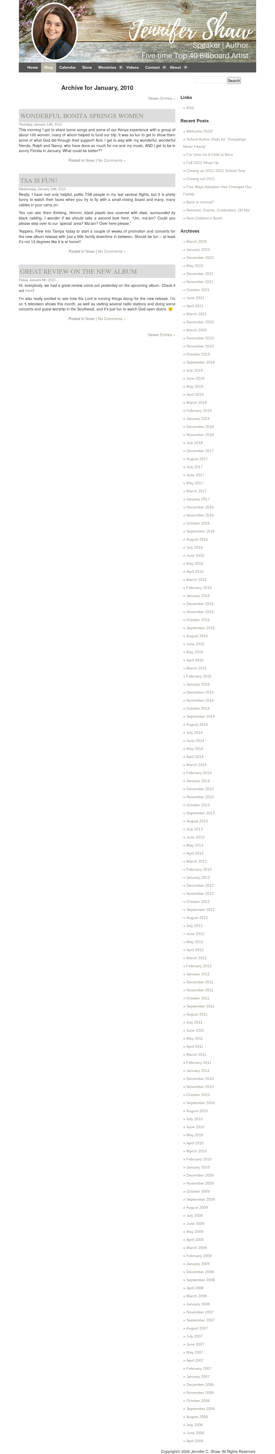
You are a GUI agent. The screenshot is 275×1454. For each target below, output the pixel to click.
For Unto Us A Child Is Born (209, 154)
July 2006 (194, 1425)
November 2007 (200, 1312)
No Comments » (112, 160)
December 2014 (200, 692)
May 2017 (194, 483)
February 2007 (199, 1368)
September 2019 (200, 362)
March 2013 (196, 861)
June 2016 (195, 555)
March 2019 (196, 402)
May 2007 (194, 1352)
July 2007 (194, 1336)
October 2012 (198, 901)
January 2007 (198, 1376)
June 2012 (195, 934)
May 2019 (194, 386)
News (90, 160)
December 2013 (200, 789)
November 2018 (200, 435)
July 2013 (194, 829)
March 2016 (196, 579)
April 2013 (195, 853)
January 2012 (198, 974)
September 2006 (200, 1409)
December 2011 (200, 982)
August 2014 (197, 724)
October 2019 (198, 354)
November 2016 (200, 515)
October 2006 (198, 1400)
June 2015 (195, 644)
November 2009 (200, 1183)
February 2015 (199, 676)
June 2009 (195, 1223)
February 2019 (199, 410)
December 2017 (200, 451)
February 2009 (199, 1256)
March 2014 (196, 765)
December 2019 (200, 338)
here (29, 290)
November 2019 (200, 346)
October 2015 (198, 620)
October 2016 (198, 523)
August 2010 (197, 1111)
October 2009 (198, 1191)
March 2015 (196, 668)
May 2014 (194, 748)
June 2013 (195, 837)
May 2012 (194, 942)
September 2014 (200, 716)
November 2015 (200, 612)
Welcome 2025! (199, 131)
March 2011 (196, 1054)
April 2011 (194, 1046)
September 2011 (200, 1006)
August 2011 (197, 1014)
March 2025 (196, 241)
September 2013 (200, 813)
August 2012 (197, 917)
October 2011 (197, 998)
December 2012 (200, 885)
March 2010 (196, 1151)
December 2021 (200, 274)
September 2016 (200, 531)
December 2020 (200, 322)
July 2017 (194, 467)
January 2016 (198, 596)
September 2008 (200, 1280)
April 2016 (195, 571)
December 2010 (200, 1078)
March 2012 (196, 958)
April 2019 (195, 394)
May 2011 (194, 1038)
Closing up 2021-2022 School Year (215, 171)
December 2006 (200, 1384)
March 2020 (196, 330)
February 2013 (199, 869)
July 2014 (194, 732)
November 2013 (200, 797)
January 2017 (198, 499)
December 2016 (200, 507)
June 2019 (195, 378)
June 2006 (195, 1433)
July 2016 (194, 547)
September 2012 (200, 909)
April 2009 (195, 1239)
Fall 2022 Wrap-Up (202, 162)
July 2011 (194, 1022)
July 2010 (194, 1119)
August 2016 (197, 539)
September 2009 (200, 1199)
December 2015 (200, 604)
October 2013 (198, 805)
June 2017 (195, 475)
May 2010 (194, 1135)
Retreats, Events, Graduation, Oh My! (218, 210)
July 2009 (194, 1215)
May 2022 (194, 265)
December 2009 (200, 1175)
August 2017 (197, 459)
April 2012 (195, 950)
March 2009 (196, 1248)
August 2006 (197, 1417)
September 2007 (200, 1320)
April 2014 (195, 757)
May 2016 (194, 563)
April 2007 (195, 1360)
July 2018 (194, 443)
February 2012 (199, 966)
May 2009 (194, 1231)
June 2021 (195, 298)
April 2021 (195, 306)
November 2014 (200, 700)
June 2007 (195, 1344)
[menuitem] (32, 67)
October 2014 (198, 708)
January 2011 (197, 1070)
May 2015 (194, 652)
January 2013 (198, 877)
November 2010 (200, 1087)
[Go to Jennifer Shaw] (137, 31)
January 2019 (198, 418)
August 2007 (197, 1328)
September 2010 (200, 1103)
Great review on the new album (78, 271)
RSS (190, 108)
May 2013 (194, 845)
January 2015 (198, 684)
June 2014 (195, 740)
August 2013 (197, 821)
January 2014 (198, 781)
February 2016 (199, 587)
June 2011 (195, 1030)
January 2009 (198, 1264)
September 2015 (200, 628)
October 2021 (198, 290)
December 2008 (200, 1272)
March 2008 (196, 1296)
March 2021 (196, 314)
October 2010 (198, 1095)
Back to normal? (200, 202)
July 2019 (194, 370)
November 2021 (200, 282)
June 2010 (195, 1127)
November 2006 (200, 1392)
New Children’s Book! (204, 218)
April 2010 (195, 1143)
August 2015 (197, 636)
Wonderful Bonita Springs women (82, 115)
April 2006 (195, 1441)
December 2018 (200, 426)
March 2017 (196, 491)
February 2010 (199, 1159)
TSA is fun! (38, 180)
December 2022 (200, 257)
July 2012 (194, 926)
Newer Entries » (161, 98)
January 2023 (198, 249)
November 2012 (200, 893)
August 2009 (197, 1207)
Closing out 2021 (200, 179)
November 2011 (200, 990)
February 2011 (198, 1062)
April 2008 (195, 1288)
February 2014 (199, 773)
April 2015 (195, 660)
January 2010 (198, 1167)
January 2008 (198, 1304)
